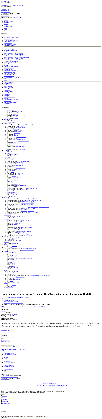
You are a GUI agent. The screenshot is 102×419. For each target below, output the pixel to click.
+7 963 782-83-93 (5, 377)
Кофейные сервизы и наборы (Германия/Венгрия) (16, 57)
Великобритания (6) (9, 110)
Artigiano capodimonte (24, 161)
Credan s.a (15, 154)
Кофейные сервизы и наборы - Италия (13, 53)
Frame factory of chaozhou (26, 204)
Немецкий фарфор (8, 87)
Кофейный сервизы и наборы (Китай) (13, 59)
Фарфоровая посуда (9, 49)
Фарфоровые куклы (9, 76)
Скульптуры (7, 361)
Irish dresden (17, 133)
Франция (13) (7, 251)
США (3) (6, 236)
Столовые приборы (9, 68)
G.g (10, 178)
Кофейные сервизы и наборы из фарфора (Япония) (16, 55)
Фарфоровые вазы (8, 39)
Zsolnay (13, 122)
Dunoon (14, 114)
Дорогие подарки (8, 43)
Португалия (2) (7, 215)
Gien (11, 262)
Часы (5, 78)
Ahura (12, 158)
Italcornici (14, 180)
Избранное (5, 401)
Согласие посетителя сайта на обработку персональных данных (51, 385)
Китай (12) (6, 197)
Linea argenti (17, 184)
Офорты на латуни (22, 232)
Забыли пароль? (3, 341)
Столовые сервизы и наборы (11, 61)
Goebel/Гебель (18, 130)
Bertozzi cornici (19, 164)
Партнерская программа (10, 102)
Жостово (14, 224)
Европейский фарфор (9, 97)
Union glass (16, 282)
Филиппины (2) (8, 247)
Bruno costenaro (19, 165)
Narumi (13, 151)
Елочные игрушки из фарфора (11, 37)
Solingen (14, 142)
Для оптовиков (7, 103)
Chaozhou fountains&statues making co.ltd (38, 199)
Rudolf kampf (17, 279)
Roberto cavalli (18, 186)
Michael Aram (17, 240)
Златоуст (14, 225)
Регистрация (3, 340)
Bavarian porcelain (21, 127)
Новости (6, 24)
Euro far (14, 176)
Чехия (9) (6, 270)
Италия (7, 316)
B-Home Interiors (20, 162)
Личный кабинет (6, 403)
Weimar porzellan (20, 146)
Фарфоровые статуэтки (9, 72)
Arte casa (14, 159)
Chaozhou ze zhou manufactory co (32, 200)
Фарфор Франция (8, 91)
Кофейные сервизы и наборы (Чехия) (13, 58)
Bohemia (14, 274)
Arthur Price (16, 112)
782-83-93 (5, 16)
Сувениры (6, 363)
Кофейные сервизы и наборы (11, 51)
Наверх (2, 350)
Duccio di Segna (19, 173)
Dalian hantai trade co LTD (27, 203)
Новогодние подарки (9, 41)
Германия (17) (7, 123)
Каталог (6, 20)
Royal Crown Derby (22, 116)
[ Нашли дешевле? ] (3, 311)
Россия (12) (6, 219)
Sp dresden (15, 143)
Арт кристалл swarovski (26, 220)
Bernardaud (16, 254)
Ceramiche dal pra (20, 168)
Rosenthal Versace (20, 139)
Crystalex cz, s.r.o (20, 277)
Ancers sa (14, 246)
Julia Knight (16, 238)
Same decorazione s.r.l (23, 189)
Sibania (13, 192)
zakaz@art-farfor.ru (5, 12)
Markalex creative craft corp (27, 250)
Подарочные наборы (23, 234)
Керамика (6, 98)
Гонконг (14, 213)
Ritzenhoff (15, 135)
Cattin (12, 166)
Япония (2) (6, 283)
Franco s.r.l (15, 177)
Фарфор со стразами (9, 82)
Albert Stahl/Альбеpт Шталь (29, 125)
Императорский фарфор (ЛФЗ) (11, 40)
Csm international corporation (29, 248)
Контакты (6, 22)
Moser (12, 278)
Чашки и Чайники (8, 64)
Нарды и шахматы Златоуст (11, 99)
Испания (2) (7, 153)
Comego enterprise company (28, 201)
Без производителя (8, 287)
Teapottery (15, 118)
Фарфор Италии (8, 83)
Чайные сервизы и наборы (10, 50)
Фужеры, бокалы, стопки (10, 62)
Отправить (3, 417)
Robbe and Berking (21, 137)
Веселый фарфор (20, 221)
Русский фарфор (8, 86)
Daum (12, 259)
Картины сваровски (23, 229)
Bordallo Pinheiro (20, 216)
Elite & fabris (17, 174)
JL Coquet (15, 264)
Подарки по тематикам (9, 45)
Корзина (5, 399)
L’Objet (13, 217)
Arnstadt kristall (19, 126)
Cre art (12, 172)
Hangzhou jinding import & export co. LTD (38, 207)
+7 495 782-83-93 (5, 375)
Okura (12, 286)
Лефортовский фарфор (25, 231)
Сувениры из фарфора (9, 73)
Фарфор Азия (7, 94)
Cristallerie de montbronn (26, 258)
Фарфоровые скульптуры (10, 70)
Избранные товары (5, 9)
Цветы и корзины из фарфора (11, 77)
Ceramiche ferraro (20, 169)
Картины (6, 47)
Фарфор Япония (8, 93)
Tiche (11, 193)
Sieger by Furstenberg (23, 141)
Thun (11, 281)
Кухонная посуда (8, 69)
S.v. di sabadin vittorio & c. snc (29, 188)
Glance (12, 205)
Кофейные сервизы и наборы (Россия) (13, 54)
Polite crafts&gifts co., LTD (27, 211)
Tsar (11, 268)
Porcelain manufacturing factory (30, 212)
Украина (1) (7, 242)
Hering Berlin (17, 131)
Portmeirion (16, 115)
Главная (5, 396)
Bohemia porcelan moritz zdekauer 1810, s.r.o (40, 275)
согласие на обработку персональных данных (33, 416)
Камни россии (18, 228)
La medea (14, 182)
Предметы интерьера (9, 74)
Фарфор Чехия (7, 88)
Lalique (13, 266)
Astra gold (15, 271)
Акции (5, 28)
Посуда (5, 358)
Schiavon (14, 190)
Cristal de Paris (18, 256)
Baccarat (14, 252)
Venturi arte (16, 194)
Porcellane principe (21, 185)
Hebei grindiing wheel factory (29, 208)
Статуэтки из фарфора (9, 362)
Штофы (5, 80)
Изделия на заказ (8, 26)
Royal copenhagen (21, 149)
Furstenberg (16, 129)
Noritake (14, 285)
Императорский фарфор (26, 227)
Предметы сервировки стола (11, 66)
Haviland (14, 263)
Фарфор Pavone (7, 101)
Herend (13, 120)
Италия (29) (7, 157)
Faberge (13, 260)
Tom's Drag (16, 145)
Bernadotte (15, 273)
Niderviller (15, 267)
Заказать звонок (5, 1)
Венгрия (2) (7, 119)
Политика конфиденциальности (51, 383)
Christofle (14, 255)
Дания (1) (6, 147)
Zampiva (14, 196)
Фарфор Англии (8, 95)
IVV (11, 181)
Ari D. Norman (18, 111)
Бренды (5, 29)
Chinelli (13, 170)
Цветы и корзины (8, 369)
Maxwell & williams (22, 209)
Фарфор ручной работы (26, 235)
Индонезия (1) (7, 150)
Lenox (12, 239)
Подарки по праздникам (10, 44)
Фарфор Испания (8, 90)
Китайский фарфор (8, 84)
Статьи (5, 25)
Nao (11, 155)
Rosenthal (14, 138)
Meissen (14, 134)
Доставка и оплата (8, 21)
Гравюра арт (17, 223)
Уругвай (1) (6, 244)
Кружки (6, 65)
